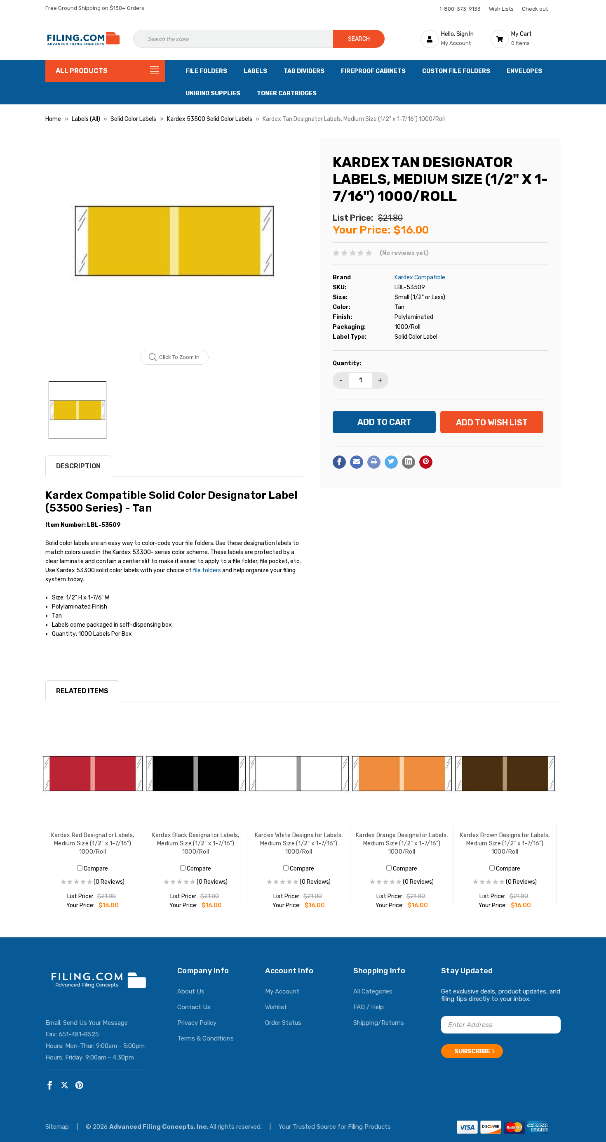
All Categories (372, 991)
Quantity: (347, 362)
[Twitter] (391, 461)
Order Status (283, 1022)
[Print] (374, 461)
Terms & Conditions (205, 1038)
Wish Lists (501, 9)
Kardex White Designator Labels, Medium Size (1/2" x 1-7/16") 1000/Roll (299, 843)
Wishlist (276, 1007)
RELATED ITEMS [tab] (82, 691)
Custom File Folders (456, 71)
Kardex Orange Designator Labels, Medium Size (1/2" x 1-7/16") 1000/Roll (402, 843)
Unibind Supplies (213, 93)
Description (78, 466)
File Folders (206, 71)
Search (359, 38)
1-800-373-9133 (460, 9)
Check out (535, 9)
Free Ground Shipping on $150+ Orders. (95, 8)
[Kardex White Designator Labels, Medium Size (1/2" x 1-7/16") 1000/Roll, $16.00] (298, 773)
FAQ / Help (368, 1007)
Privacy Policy (196, 1022)
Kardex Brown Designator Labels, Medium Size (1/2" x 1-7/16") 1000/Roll (505, 843)
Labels (255, 71)
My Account (282, 991)
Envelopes (524, 71)
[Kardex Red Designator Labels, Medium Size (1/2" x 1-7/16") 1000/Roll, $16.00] (92, 773)
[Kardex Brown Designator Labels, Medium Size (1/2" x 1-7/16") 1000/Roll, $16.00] (505, 773)
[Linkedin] (408, 461)
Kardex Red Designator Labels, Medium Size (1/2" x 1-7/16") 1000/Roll (92, 843)
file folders (207, 570)
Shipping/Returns (378, 1022)
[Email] (356, 461)
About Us (190, 991)
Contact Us (194, 1007)
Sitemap (57, 1126)
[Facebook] (339, 461)
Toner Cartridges (287, 93)
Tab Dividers (304, 71)
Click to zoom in (179, 357)
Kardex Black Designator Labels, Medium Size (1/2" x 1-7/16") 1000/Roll (196, 843)
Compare (95, 868)
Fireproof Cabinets (373, 71)
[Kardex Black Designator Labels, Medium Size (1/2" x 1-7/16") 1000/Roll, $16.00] (195, 773)
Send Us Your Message (95, 1022)
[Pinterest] (425, 461)
